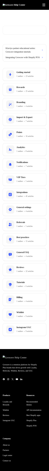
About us (6, 445)
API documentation (33, 410)
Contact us (7, 461)
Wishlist (6, 410)
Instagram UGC (9, 420)
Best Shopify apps (33, 415)
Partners (6, 450)
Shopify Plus (31, 420)
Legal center (7, 455)
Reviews (6, 415)
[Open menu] (43, 5)
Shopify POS (31, 426)
